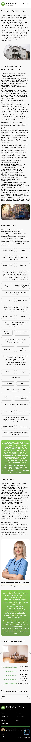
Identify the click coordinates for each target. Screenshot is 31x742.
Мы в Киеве (20, 716)
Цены (3, 720)
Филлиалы (5, 716)
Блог (17, 720)
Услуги (18, 713)
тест (3, 697)
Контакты (4, 724)
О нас (3, 713)
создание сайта (20, 737)
